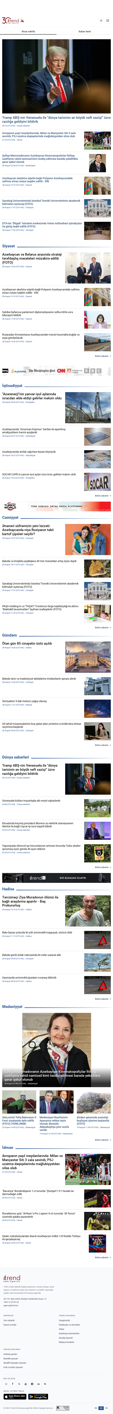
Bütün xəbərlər (101, 356)
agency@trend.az (11, 1305)
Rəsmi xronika (10, 1325)
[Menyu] (108, 21)
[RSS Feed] (45, 1384)
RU (106, 1408)
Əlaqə (61, 1329)
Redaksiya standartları (69, 1333)
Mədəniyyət (12, 1006)
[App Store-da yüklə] (15, 1397)
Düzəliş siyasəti (66, 1338)
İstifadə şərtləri (10, 1354)
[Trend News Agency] (12, 1278)
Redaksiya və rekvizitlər (69, 1325)
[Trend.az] (13, 20)
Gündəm (9, 635)
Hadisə (8, 889)
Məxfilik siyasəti (11, 1358)
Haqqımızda (64, 1320)
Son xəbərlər (9, 1320)
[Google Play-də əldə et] (38, 1397)
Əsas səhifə (28, 31)
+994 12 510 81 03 (11, 1302)
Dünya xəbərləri (15, 757)
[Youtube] (25, 1384)
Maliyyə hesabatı (66, 1342)
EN (96, 1408)
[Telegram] (32, 1384)
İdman (7, 1147)
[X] (19, 1384)
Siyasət (8, 246)
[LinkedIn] (38, 1384)
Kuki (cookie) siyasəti (13, 1367)
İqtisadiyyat (12, 385)
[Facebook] (12, 1384)
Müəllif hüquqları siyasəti (15, 1363)
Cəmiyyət (10, 517)
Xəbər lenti (85, 31)
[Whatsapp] (6, 1384)
